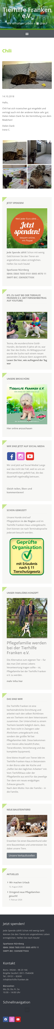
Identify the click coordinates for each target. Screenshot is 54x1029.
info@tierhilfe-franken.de (15, 979)
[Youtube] (18, 1019)
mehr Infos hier (15, 681)
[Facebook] (5, 1019)
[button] (27, 33)
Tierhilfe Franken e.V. (27, 13)
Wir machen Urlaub (19, 882)
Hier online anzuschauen (19, 428)
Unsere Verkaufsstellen (22, 855)
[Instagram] (12, 1019)
